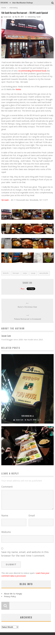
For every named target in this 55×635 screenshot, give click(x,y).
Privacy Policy (10, 596)
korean (16, 273)
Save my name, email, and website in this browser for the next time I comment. (25, 553)
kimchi (6, 273)
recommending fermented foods (32, 70)
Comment (7, 486)
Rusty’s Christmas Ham (27, 306)
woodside (44, 273)
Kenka (18, 89)
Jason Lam (7, 17)
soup (33, 273)
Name (4, 515)
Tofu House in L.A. (27, 416)
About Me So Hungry (13, 593)
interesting (32, 17)
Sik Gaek (5, 200)
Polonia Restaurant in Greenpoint (27, 318)
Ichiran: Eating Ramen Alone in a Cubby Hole (26, 2)
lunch (39, 17)
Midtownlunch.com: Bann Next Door (27, 457)
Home (3, 8)
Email (32, 515)
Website (6, 532)
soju (25, 273)
